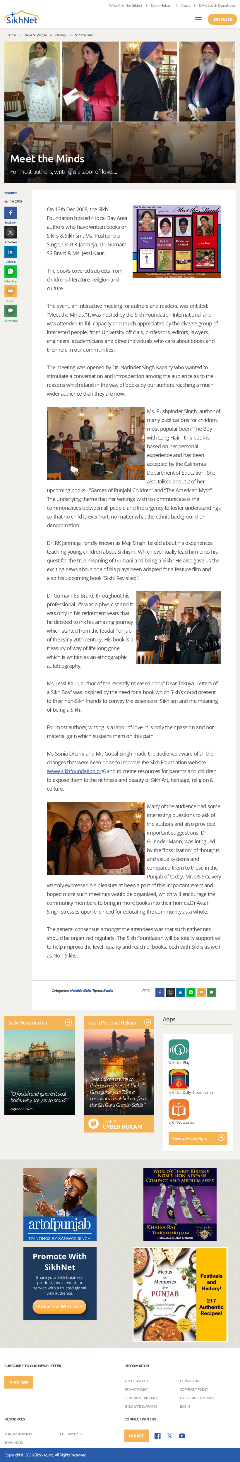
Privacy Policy (136, 1389)
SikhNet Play (179, 1062)
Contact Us (189, 1380)
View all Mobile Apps (189, 1138)
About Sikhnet (136, 1380)
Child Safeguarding (140, 1406)
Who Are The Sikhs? (125, 5)
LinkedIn (11, 261)
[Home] (22, 17)
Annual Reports (18, 1434)
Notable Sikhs (83, 34)
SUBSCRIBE (18, 1382)
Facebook (10, 222)
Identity (60, 34)
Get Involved (71, 1434)
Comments (10, 320)
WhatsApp (10, 281)
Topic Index (13, 1442)
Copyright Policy (194, 1389)
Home (11, 34)
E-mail (10, 300)
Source (10, 193)
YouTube (182, 1435)
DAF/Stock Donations (217, 5)
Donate (223, 19)
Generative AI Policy (140, 1397)
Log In (185, 1406)
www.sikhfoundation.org (76, 771)
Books (108, 990)
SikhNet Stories (181, 1122)
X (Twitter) (10, 242)
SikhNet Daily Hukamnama (190, 1092)
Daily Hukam (161, 5)
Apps (185, 5)
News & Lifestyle (35, 34)
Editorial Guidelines (197, 1397)
